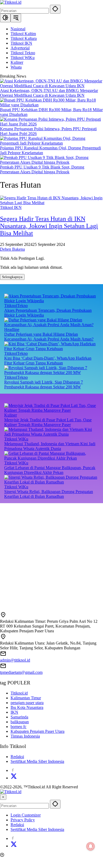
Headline (11, 329)
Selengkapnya (12, 277)
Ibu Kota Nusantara (27, 707)
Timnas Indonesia (25, 736)
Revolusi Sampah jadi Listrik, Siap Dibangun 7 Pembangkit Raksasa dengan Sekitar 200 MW (43, 384)
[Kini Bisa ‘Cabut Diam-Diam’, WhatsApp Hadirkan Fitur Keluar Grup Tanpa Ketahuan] (51, 348)
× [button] (3, 797)
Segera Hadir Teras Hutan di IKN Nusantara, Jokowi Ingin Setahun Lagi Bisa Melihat (49, 226)
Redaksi (17, 756)
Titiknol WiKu (16, 439)
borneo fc (18, 726)
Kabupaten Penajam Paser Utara (37, 731)
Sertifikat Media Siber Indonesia (37, 761)
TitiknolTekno (16, 305)
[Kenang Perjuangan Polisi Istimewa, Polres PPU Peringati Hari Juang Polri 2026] (51, 124)
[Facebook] (13, 770)
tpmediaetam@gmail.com (21, 672)
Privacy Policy (23, 820)
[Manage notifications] (90, 846)
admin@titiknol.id (15, 660)
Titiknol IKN (11, 207)
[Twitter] (14, 778)
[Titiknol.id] (10, 2)
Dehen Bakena (12, 249)
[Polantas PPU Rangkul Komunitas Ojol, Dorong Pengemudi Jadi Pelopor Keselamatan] (51, 143)
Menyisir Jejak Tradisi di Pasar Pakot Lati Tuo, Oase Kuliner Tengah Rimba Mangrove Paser (48, 422)
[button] (55, 9)
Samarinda (19, 717)
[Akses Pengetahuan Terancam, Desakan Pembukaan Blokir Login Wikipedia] (51, 300)
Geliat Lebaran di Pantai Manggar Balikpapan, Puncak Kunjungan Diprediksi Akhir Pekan (49, 470)
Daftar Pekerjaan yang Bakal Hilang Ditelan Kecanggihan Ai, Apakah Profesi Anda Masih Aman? (48, 336)
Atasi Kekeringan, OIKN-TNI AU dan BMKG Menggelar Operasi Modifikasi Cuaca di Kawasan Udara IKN (49, 93)
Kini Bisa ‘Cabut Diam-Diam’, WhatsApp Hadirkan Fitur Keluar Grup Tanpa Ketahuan (47, 360)
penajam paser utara (27, 702)
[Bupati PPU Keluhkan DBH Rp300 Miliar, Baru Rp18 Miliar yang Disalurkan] (51, 105)
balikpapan (20, 722)
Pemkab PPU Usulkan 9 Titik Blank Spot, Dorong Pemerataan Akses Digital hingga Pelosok (42, 169)
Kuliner (10, 415)
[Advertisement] (51, 555)
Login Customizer (26, 815)
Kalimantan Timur (26, 698)
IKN (14, 712)
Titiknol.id (19, 693)
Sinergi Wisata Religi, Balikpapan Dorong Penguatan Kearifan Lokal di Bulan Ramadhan (48, 494)
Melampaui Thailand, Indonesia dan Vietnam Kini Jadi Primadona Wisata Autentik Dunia (49, 446)
